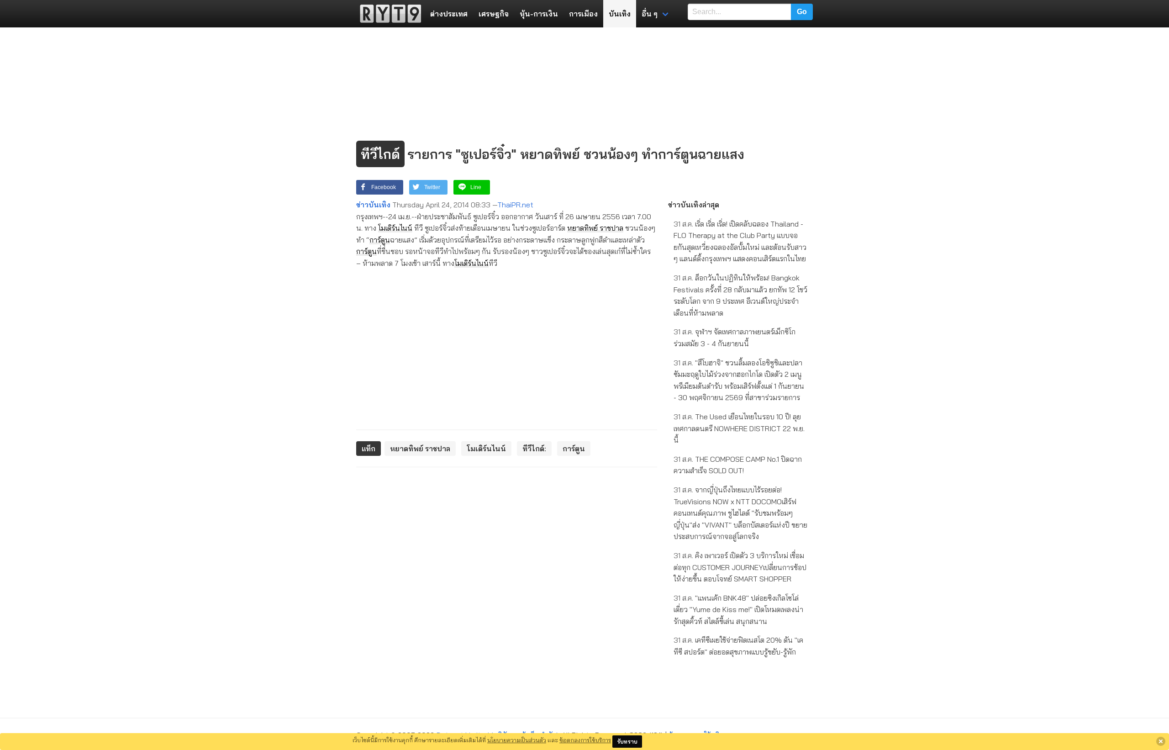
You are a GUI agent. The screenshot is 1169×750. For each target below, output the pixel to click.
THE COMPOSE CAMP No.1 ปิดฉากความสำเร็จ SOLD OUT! (738, 464)
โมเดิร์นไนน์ (395, 227)
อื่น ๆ (650, 13)
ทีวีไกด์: (534, 448)
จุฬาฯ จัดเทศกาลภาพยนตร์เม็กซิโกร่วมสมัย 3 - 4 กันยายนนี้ (734, 337)
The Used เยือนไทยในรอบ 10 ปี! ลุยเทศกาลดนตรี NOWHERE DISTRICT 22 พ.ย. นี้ (739, 428)
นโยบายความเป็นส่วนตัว (516, 740)
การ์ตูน (379, 239)
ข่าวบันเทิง (373, 204)
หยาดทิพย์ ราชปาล (595, 227)
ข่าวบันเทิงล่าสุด (693, 204)
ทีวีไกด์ (380, 154)
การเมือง (583, 13)
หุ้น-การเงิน (539, 13)
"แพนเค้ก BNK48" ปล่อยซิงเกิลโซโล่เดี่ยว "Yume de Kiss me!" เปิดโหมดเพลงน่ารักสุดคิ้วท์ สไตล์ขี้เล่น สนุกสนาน (738, 609)
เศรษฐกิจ (494, 13)
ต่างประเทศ (449, 13)
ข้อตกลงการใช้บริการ (585, 740)
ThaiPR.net (515, 204)
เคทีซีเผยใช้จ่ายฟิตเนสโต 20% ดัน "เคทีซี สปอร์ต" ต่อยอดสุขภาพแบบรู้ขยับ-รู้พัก (738, 645)
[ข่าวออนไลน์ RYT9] (388, 13)
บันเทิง (620, 13)
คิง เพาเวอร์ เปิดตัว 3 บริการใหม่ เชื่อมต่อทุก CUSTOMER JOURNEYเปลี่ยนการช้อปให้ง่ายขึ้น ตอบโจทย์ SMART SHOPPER (740, 567)
